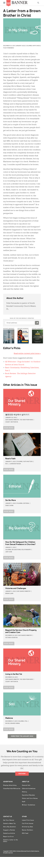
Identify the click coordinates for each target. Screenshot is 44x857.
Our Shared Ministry (23, 591)
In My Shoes (36, 45)
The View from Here (26, 419)
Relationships (26, 549)
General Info (26, 785)
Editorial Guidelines (28, 788)
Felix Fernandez (8, 48)
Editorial (26, 503)
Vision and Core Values (30, 798)
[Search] (38, 2)
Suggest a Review (9, 830)
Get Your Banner (8, 820)
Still (26, 721)
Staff (23, 801)
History (24, 792)
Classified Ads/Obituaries (11, 788)
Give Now (22, 773)
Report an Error (8, 836)
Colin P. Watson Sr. (11, 422)
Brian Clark (9, 593)
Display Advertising (10, 785)
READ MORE (8, 428)
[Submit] (37, 323)
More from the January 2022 (22, 736)
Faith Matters (28, 461)
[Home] (20, 2)
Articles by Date (27, 826)
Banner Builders (27, 830)
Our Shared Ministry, (12, 419)
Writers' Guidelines (28, 805)
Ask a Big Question (9, 826)
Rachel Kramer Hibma (12, 723)
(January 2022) (20, 45)
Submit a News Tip (9, 823)
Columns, (29, 45)
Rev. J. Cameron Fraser (13, 463)
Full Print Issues (27, 823)
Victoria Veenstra (11, 637)
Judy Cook (8, 552)
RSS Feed (25, 833)
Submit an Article (9, 833)
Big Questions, (16, 549)
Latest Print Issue (28, 820)
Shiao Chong (9, 505)
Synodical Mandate (28, 795)
